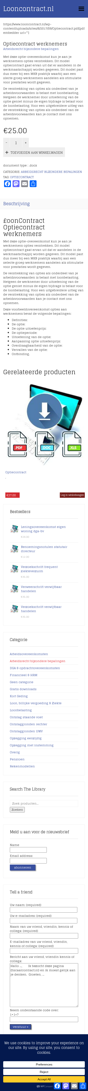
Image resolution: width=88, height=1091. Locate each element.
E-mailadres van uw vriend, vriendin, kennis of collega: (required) (38, 944)
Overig (15, 752)
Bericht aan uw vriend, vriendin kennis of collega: (42, 959)
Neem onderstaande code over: (34, 1012)
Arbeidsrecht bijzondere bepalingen (31, 48)
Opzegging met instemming (32, 745)
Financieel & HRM (23, 675)
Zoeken (17, 809)
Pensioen (17, 759)
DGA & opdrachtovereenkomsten (35, 668)
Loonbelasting (21, 710)
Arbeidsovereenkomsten (29, 654)
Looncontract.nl (28, 8)
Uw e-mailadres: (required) (30, 916)
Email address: (21, 856)
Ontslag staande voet (26, 717)
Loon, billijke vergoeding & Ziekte (36, 703)
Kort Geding (19, 696)
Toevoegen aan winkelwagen (36, 152)
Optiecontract (22, 177)
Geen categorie (21, 682)
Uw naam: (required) (25, 905)
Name (14, 845)
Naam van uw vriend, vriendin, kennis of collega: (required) (41, 929)
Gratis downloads (23, 689)
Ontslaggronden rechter (28, 724)
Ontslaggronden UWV (26, 731)
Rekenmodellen (22, 766)
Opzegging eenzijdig (26, 738)
